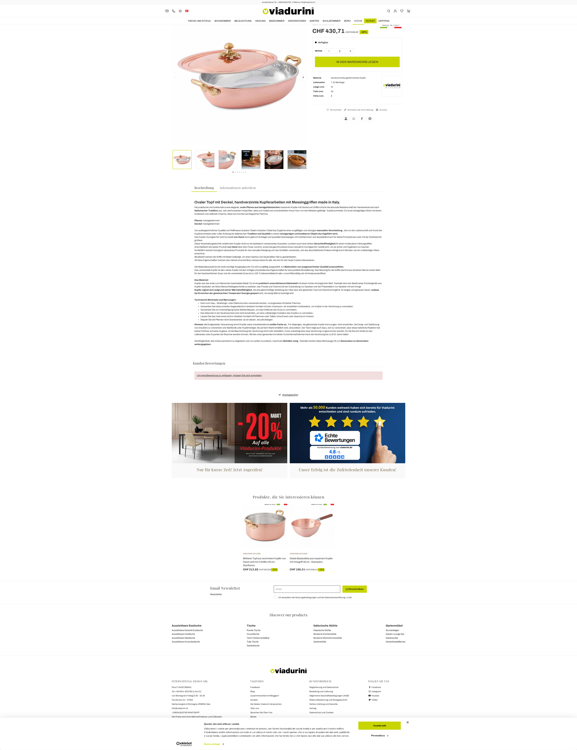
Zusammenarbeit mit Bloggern (264, 696)
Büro (347, 21)
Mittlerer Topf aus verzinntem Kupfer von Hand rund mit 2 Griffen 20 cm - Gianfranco (264, 562)
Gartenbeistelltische (395, 641)
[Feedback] (180, 10)
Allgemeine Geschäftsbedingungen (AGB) (329, 696)
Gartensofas (392, 638)
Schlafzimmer (331, 21)
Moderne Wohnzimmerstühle (327, 638)
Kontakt (254, 700)
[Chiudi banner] (408, 722)
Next (303, 77)
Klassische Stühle (322, 630)
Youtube (375, 696)
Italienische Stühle (325, 625)
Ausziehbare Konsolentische (186, 641)
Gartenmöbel (394, 625)
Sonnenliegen (392, 630)
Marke (253, 717)
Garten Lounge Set (395, 634)
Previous (175, 77)
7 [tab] (248, 174)
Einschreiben (356, 589)
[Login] (395, 10)
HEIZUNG (260, 21)
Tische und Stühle (199, 21)
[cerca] (388, 10)
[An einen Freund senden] (346, 119)
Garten (314, 21)
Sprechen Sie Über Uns (261, 712)
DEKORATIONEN (297, 21)
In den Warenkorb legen (357, 62)
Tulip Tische (252, 641)
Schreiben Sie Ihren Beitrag (360, 110)
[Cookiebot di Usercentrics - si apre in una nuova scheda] (184, 744)
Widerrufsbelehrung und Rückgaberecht (328, 700)
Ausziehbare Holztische (183, 634)
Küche (358, 21)
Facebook (376, 687)
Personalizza (378, 735)
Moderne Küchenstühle (324, 634)
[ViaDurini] (288, 10)
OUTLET (370, 21)
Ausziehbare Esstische (186, 625)
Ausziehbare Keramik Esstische (187, 630)
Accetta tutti (379, 725)
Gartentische (253, 645)
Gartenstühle (319, 641)
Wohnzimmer (222, 21)
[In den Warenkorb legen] (326, 511)
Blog (252, 691)
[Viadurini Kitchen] (392, 86)
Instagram (376, 691)
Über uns (254, 708)
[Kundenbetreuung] (173, 10)
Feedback (255, 687)
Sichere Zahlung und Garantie (323, 704)
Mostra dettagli (212, 744)
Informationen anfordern (238, 188)
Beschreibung (204, 188)
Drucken (383, 110)
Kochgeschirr (290, 394)
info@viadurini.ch (180, 708)
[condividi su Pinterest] (370, 119)
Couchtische (253, 634)
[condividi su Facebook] (362, 119)
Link (349, 597)
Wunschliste (335, 110)
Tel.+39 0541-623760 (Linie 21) (186, 691)
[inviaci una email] (167, 10)
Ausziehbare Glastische (183, 638)
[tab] (204, 188)
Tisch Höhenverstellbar (258, 638)
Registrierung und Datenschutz (324, 687)
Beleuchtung (243, 21)
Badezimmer (276, 21)
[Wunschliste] (280, 519)
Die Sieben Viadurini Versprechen (266, 704)
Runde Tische (253, 630)
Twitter (374, 700)
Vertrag (383, 21)
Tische (251, 625)
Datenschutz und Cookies (321, 712)
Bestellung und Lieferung (321, 691)
